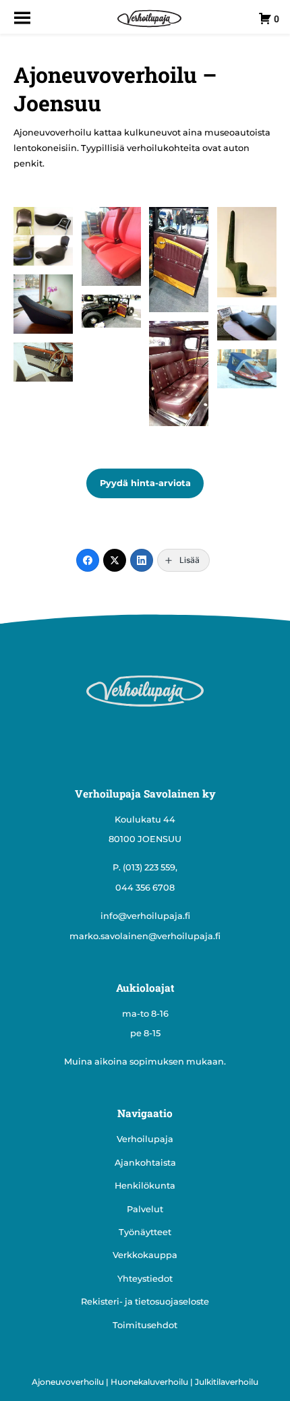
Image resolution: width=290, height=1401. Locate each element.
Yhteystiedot (145, 1279)
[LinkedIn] (141, 560)
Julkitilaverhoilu (226, 1382)
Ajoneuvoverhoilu (68, 1382)
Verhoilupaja (145, 1139)
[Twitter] (114, 560)
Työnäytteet (145, 1232)
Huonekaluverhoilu (149, 1382)
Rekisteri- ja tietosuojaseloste (145, 1301)
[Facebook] (87, 560)
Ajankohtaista (145, 1163)
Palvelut (145, 1209)
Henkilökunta (145, 1186)
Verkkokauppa (145, 1255)
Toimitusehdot (145, 1325)
